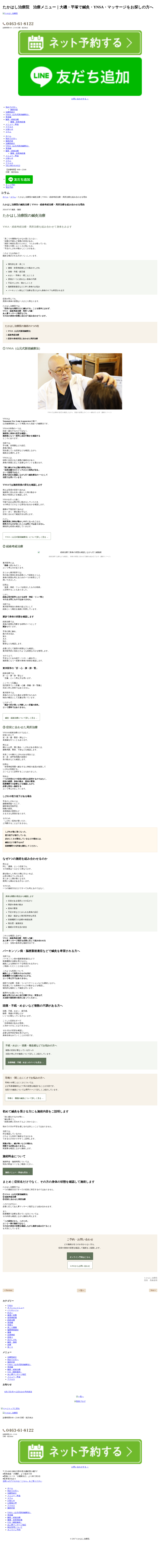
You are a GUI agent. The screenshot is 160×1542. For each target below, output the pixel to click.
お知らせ (9, 129)
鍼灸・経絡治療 (12, 119)
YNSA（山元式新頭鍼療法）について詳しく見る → (26, 537)
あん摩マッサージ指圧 (16, 1374)
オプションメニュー (15, 1308)
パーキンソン (13, 1310)
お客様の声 (12, 1503)
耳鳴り (10, 1325)
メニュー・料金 (12, 124)
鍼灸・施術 (12, 1342)
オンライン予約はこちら (80, 1257)
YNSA (10, 1305)
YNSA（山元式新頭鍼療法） (18, 115)
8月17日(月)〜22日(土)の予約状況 (18, 1392)
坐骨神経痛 (12, 1318)
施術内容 (14, 110)
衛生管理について (14, 1527)
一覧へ (81, 1290)
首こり (10, 1347)
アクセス (9, 127)
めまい (10, 1313)
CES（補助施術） (14, 1372)
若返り (10, 1337)
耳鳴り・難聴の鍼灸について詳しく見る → (25, 1098)
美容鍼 (8, 117)
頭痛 (9, 1345)
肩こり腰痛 (12, 1327)
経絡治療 (11, 1320)
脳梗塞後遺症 (13, 1330)
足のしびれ (12, 1340)
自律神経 (11, 1335)
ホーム (8, 136)
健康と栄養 (12, 1315)
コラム (8, 132)
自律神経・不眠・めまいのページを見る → (26, 1062)
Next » (153, 1290)
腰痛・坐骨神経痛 (17, 122)
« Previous (8, 1290)
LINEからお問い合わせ (80, 1266)
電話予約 (9, 187)
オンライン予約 (13, 1530)
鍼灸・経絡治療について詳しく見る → (21, 718)
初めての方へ (11, 107)
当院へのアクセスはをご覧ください (22, 1481)
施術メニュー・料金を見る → (17, 1172)
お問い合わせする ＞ (80, 99)
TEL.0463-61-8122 (13, 165)
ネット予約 (10, 185)
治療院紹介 (10, 112)
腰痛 (9, 1332)
